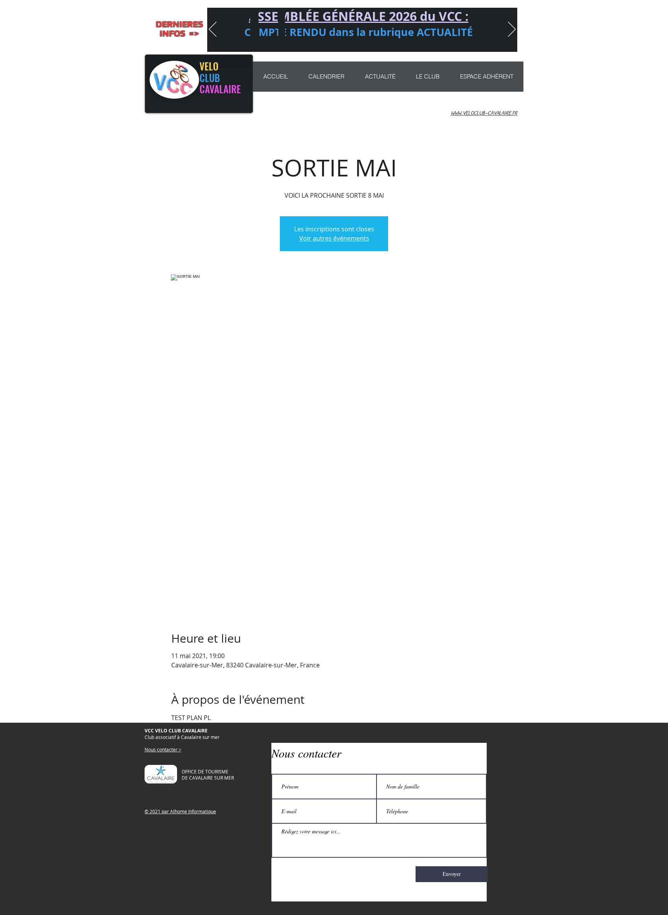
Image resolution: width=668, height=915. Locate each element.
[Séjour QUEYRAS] (380, 42)
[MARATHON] (358, 42)
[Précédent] (212, 30)
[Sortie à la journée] (335, 42)
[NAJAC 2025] (403, 42)
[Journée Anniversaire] (392, 42)
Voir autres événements (334, 238)
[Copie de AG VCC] (311, 42)
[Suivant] (512, 30)
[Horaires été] (347, 42)
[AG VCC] (323, 42)
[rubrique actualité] (414, 42)
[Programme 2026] (369, 42)
